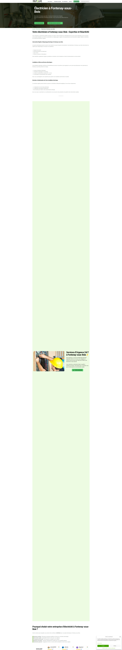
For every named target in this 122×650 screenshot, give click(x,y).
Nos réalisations (65, 1)
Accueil (33, 29)
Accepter (103, 645)
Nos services (50, 1)
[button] (120, 636)
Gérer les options (99, 643)
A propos (70, 1)
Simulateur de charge (57, 1)
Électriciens (38, 29)
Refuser (115, 645)
